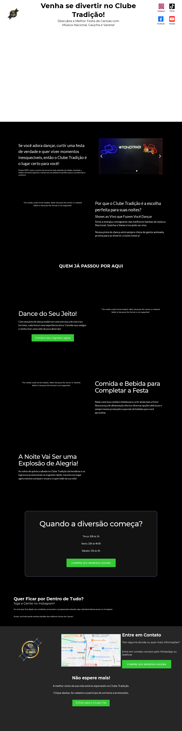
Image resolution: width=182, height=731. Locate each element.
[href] (91, 650)
